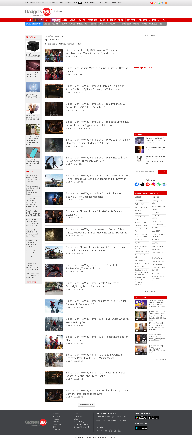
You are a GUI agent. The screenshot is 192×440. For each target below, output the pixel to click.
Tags (51, 36)
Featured (139, 134)
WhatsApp (115, 430)
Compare (131, 20)
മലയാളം (106, 420)
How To (64, 24)
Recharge (144, 20)
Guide (102, 20)
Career (76, 414)
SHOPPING (92, 3)
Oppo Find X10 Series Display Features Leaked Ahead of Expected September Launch (33, 255)
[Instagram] (153, 184)
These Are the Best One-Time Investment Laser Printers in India (33, 213)
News (72, 20)
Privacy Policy (78, 416)
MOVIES (48, 3)
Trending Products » (143, 68)
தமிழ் (113, 417)
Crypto (93, 24)
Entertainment (82, 24)
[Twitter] (142, 184)
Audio (101, 24)
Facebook (97, 430)
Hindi (104, 417)
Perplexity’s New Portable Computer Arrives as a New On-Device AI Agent (33, 233)
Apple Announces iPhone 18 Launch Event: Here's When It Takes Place (32, 178)
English (98, 417)
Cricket (55, 3)
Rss (119, 430)
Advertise (56, 430)
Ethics (76, 419)
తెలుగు (119, 417)
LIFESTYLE (67, 3)
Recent (29, 172)
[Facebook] (137, 184)
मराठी (124, 417)
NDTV (27, 3)
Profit (38, 3)
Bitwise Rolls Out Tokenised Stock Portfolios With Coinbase (31, 243)
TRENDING (31, 37)
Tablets (136, 24)
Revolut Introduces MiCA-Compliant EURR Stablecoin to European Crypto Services (33, 190)
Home (28, 20)
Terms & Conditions (81, 424)
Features (92, 20)
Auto (65, 20)
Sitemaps (56, 416)
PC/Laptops (114, 24)
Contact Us (57, 424)
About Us (56, 414)
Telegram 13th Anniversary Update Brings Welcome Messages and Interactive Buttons (32, 202)
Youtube (106, 430)
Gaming (72, 24)
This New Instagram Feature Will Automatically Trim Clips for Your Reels (32, 266)
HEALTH (74, 3)
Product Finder (115, 20)
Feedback (56, 419)
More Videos (160, 359)
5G (161, 24)
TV (106, 24)
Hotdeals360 (126, 24)
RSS (54, 427)
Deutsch (114, 420)
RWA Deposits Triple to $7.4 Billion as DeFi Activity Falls (33, 276)
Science (144, 24)
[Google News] (164, 184)
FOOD (61, 3)
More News (31, 282)
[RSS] (166, 3)
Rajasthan (106, 3)
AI (47, 20)
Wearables (153, 24)
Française (122, 420)
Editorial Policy (79, 422)
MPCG (114, 3)
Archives (56, 422)
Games (85, 3)
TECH (80, 3)
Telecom (55, 24)
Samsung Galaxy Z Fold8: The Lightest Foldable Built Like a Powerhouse (155, 140)
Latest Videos (140, 297)
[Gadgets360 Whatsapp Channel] (159, 184)
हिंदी (43, 3)
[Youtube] (148, 184)
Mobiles (47, 24)
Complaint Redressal (81, 427)
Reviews (81, 20)
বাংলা (108, 417)
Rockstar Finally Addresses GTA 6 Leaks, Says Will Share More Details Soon (33, 222)
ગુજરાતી (98, 420)
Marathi (120, 3)
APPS (99, 3)
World (32, 3)
